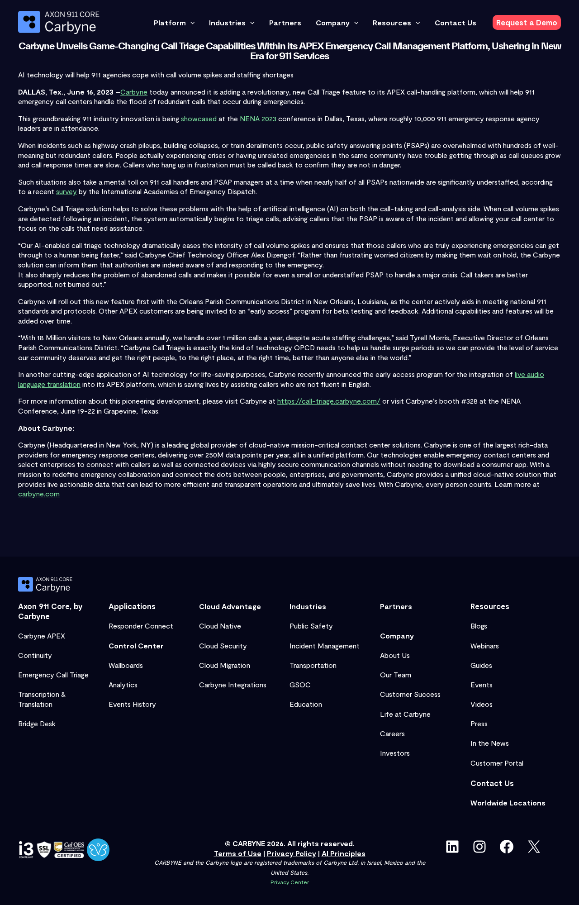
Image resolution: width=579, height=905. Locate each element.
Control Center (136, 645)
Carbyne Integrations (232, 684)
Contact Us (492, 782)
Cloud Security (223, 645)
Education (306, 704)
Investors (395, 752)
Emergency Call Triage (53, 674)
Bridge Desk (37, 723)
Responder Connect (141, 625)
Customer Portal (496, 762)
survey (66, 191)
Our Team (395, 674)
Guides (481, 665)
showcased (199, 118)
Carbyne (133, 91)
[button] (190, 22)
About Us (395, 655)
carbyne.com (39, 493)
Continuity (35, 655)
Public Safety (311, 625)
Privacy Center (290, 882)
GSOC (300, 684)
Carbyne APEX (41, 635)
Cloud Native (220, 625)
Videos (481, 704)
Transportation (313, 665)
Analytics (123, 684)
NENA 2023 (258, 118)
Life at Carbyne (405, 714)
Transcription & (42, 694)
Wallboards (126, 665)
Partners (396, 606)
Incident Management (325, 645)
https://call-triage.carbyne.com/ (328, 400)
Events (481, 684)
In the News (489, 742)
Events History (132, 704)
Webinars (484, 645)
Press (479, 723)
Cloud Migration (224, 665)
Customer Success (410, 694)
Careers (392, 733)
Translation (35, 704)
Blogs (478, 625)
